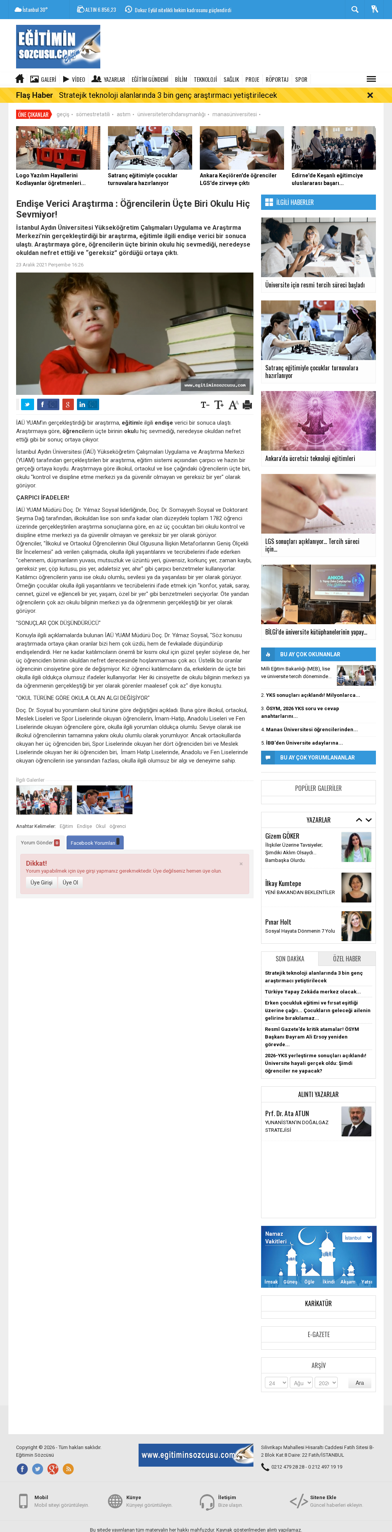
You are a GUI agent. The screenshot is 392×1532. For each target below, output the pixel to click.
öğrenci (117, 826)
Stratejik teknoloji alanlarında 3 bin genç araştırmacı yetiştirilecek (168, 95)
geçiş (63, 114)
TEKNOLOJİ (205, 79)
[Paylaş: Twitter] (27, 404)
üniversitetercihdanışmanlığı (171, 114)
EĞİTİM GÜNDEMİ (150, 79)
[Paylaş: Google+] (68, 404)
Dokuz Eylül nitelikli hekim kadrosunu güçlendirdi (183, 10)
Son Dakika (290, 958)
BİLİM (181, 79)
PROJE (252, 79)
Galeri (48, 79)
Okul (101, 826)
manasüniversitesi (234, 114)
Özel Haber (347, 958)
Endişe (84, 826)
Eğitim (66, 826)
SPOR (301, 79)
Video (78, 79)
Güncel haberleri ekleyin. (336, 1501)
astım (124, 114)
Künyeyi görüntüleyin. (149, 1501)
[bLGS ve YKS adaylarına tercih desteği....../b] (356, 675)
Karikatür (318, 1303)
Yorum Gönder (39, 843)
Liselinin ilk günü (283, 852)
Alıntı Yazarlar (318, 1094)
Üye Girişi (41, 883)
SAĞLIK (231, 79)
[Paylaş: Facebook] (48, 404)
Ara (360, 1382)
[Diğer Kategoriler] (371, 79)
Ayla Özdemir (282, 916)
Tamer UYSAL (282, 877)
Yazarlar (114, 79)
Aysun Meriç (280, 842)
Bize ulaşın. (230, 1501)
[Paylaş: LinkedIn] (88, 404)
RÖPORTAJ (277, 79)
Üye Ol (70, 883)
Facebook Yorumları (93, 843)
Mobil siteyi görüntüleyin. (61, 1501)
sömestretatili (93, 114)
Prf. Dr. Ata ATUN (287, 1113)
